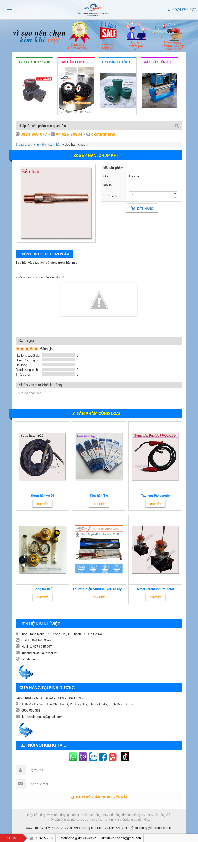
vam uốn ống (56, 815)
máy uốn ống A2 (158, 815)
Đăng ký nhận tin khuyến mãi (101, 797)
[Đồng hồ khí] (42, 550)
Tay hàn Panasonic (155, 495)
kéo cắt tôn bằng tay (93, 819)
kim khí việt (117, 819)
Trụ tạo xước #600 (34, 62)
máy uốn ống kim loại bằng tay (123, 815)
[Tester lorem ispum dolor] (155, 550)
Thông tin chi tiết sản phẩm (44, 254)
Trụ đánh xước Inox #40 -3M (77, 62)
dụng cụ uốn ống (137, 819)
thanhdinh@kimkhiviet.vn (39, 653)
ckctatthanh (103, 134)
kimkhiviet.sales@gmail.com (42, 717)
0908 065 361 (30, 710)
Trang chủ (23, 144)
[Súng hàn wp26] (42, 456)
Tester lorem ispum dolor (155, 589)
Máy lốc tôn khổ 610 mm (160, 62)
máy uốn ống (36, 815)
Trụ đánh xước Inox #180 (119, 62)
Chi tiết (42, 504)
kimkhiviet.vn (30, 659)
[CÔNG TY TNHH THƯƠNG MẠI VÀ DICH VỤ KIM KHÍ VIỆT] (92, 9)
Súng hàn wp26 (42, 495)
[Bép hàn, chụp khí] (56, 203)
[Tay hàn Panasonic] (155, 456)
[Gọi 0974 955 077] (74, 756)
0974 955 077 (183, 10)
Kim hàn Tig (99, 495)
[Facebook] (104, 756)
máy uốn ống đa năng (63, 819)
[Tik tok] (119, 756)
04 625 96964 (69, 134)
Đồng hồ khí (42, 589)
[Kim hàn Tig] (99, 456)
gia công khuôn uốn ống (83, 815)
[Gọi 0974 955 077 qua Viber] (84, 756)
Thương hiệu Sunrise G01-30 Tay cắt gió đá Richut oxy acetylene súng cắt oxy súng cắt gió (99, 589)
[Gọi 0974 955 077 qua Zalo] (94, 756)
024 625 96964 (42, 640)
